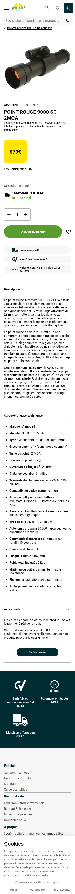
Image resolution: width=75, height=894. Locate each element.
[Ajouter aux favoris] (68, 231)
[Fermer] (69, 289)
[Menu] (7, 8)
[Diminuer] (9, 215)
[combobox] (37, 20)
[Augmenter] (25, 215)
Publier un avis (37, 652)
